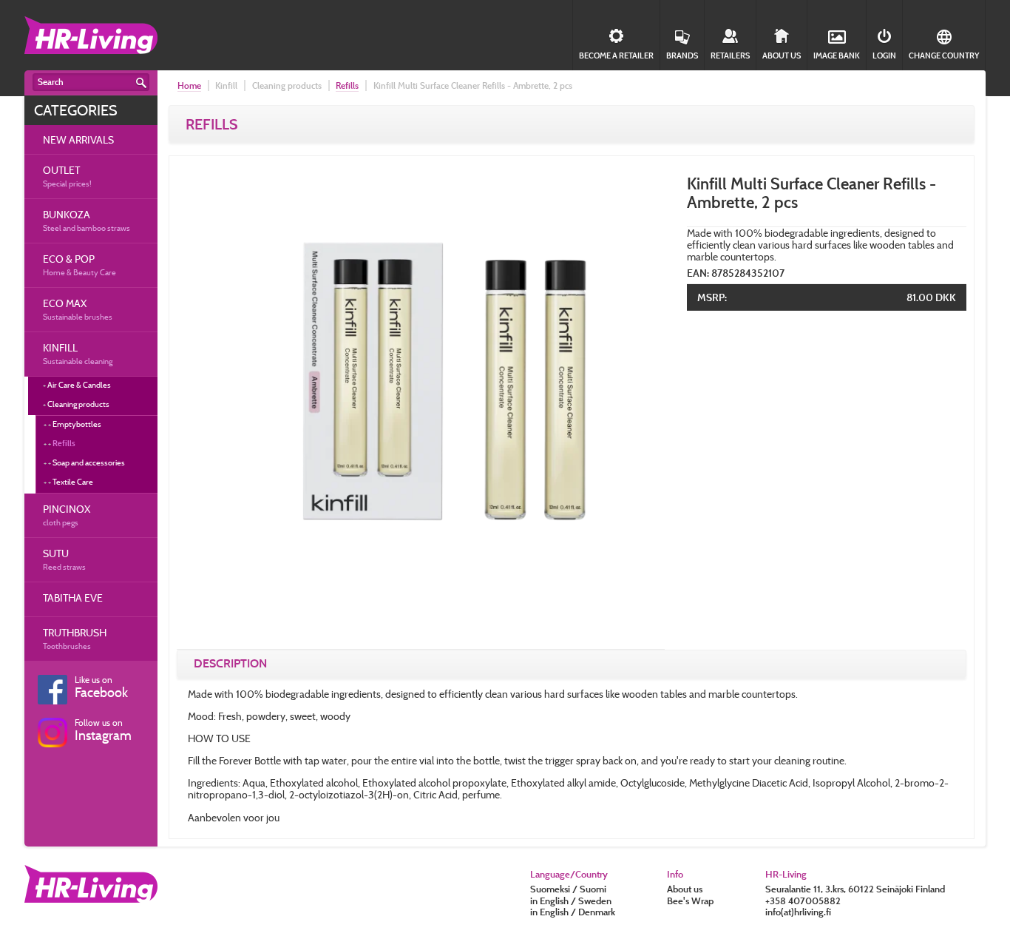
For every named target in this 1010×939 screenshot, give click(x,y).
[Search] (141, 83)
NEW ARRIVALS (78, 139)
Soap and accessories (88, 462)
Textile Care (72, 482)
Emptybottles (76, 424)
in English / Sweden (570, 900)
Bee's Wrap (690, 900)
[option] (421, 405)
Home (189, 85)
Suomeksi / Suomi (568, 889)
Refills (63, 443)
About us (684, 889)
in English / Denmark (572, 912)
